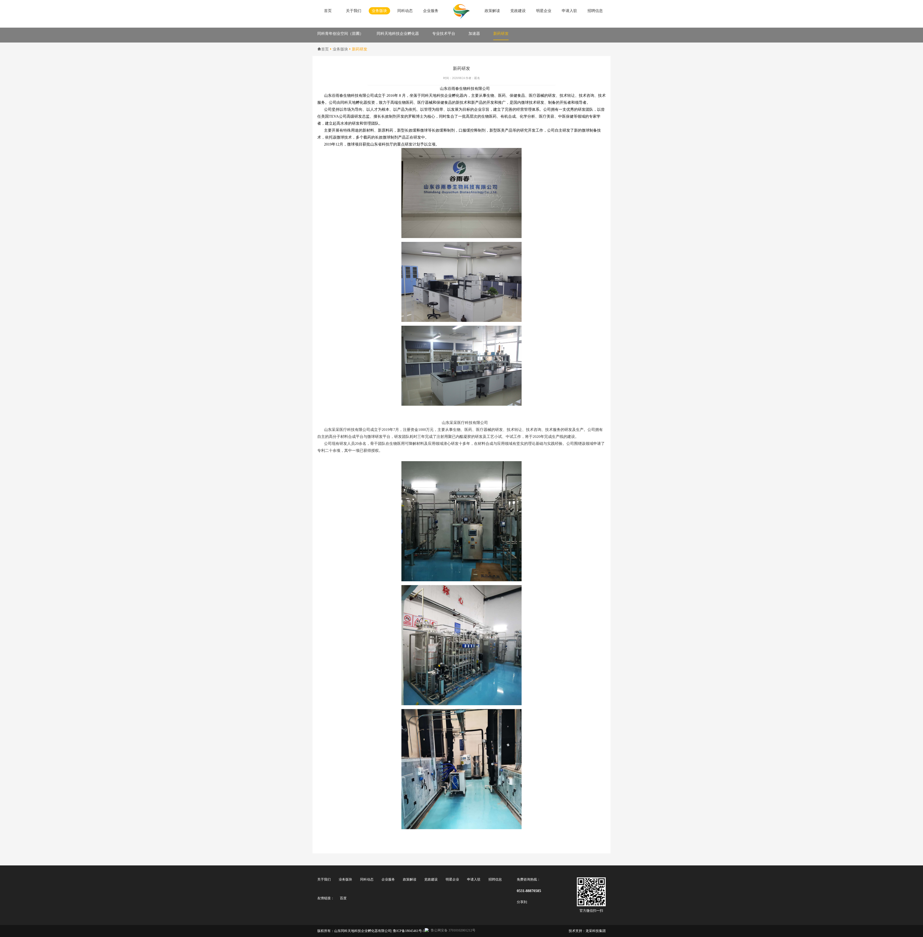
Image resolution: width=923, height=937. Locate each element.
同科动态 (405, 11)
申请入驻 (569, 11)
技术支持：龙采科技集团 (587, 931)
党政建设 (518, 11)
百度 (343, 898)
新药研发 (501, 33)
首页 (328, 11)
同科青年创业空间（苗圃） (340, 33)
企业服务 (430, 11)
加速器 (474, 33)
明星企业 (543, 11)
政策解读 (492, 11)
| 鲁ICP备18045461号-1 (408, 931)
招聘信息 (595, 11)
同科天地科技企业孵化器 (398, 33)
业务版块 (379, 11)
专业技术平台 (443, 33)
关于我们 (353, 11)
